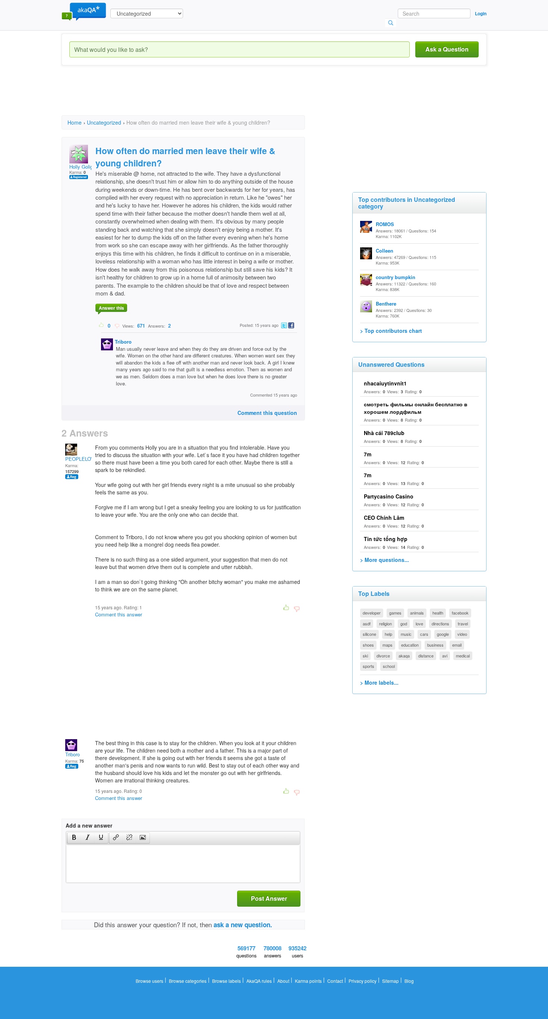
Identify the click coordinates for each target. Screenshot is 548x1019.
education (410, 645)
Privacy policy (363, 981)
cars (424, 634)
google (443, 634)
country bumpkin (395, 277)
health (437, 613)
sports (368, 666)
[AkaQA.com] (84, 11)
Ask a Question (447, 49)
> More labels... (379, 682)
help (388, 634)
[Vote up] (101, 325)
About (283, 981)
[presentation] (74, 838)
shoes (368, 645)
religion (385, 623)
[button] (74, 838)
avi (444, 656)
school (389, 666)
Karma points (308, 981)
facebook (460, 613)
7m (367, 454)
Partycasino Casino (388, 496)
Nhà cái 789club (384, 433)
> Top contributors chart (391, 330)
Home (74, 122)
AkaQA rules (259, 981)
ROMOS (385, 224)
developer (372, 613)
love (419, 623)
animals (417, 613)
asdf (367, 623)
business (435, 645)
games (395, 613)
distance (426, 656)
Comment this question (267, 412)
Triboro (123, 341)
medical (463, 656)
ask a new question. (243, 924)
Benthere (386, 303)
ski (365, 656)
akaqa (404, 656)
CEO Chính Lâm (384, 517)
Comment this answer (118, 614)
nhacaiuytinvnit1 (385, 383)
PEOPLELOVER (83, 458)
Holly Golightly (85, 166)
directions (440, 623)
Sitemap (390, 981)
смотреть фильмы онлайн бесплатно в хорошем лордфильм (415, 407)
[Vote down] (117, 325)
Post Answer (269, 898)
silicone (369, 634)
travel (463, 623)
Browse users (149, 981)
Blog (409, 981)
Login (480, 13)
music (406, 634)
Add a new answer (89, 825)
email (457, 645)
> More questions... (384, 559)
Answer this (111, 307)
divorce (383, 656)
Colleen (384, 250)
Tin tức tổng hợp (385, 539)
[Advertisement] (197, 97)
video (462, 634)
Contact (335, 981)
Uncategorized (104, 122)
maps (387, 645)
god (403, 623)
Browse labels (226, 981)
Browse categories (188, 981)
